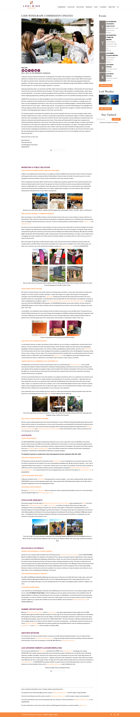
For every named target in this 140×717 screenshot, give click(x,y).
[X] (32, 70)
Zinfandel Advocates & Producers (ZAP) (48, 429)
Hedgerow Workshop (31, 623)
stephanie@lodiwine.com (45, 493)
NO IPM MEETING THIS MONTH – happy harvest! (111, 24)
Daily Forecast (105, 108)
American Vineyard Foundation (69, 555)
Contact (45, 714)
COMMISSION (61, 7)
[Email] (26, 70)
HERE (48, 393)
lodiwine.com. (83, 705)
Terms (55, 714)
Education (80, 7)
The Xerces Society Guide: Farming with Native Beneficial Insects (65, 301)
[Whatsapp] (38, 70)
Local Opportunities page (54, 664)
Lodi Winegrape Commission (36, 505)
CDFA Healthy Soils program (35, 612)
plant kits (36, 625)
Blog (96, 7)
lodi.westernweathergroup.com (44, 638)
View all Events (105, 85)
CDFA (84, 503)
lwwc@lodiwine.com (67, 246)
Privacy (51, 714)
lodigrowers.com (26, 224)
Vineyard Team (51, 505)
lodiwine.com (87, 221)
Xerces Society (52, 612)
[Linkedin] (35, 70)
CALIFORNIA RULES (42, 448)
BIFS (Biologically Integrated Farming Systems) (56, 503)
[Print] (23, 70)
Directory (111, 7)
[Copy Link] (29, 70)
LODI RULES (71, 7)
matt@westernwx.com (68, 640)
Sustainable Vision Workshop (36, 490)
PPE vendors (42, 651)
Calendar (103, 7)
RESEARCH (89, 7)
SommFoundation (75, 364)
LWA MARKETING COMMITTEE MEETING (111, 37)
